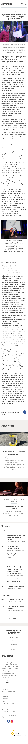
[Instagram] (11, 722)
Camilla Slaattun (6, 682)
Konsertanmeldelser (8, 700)
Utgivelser (6, 702)
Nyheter (5, 696)
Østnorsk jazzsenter (7, 412)
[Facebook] (8, 722)
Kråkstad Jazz (5, 266)
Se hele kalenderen (14, 618)
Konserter (6, 698)
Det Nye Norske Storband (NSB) (11, 373)
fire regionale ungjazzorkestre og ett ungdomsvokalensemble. (13, 318)
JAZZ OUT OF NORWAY (10, 703)
